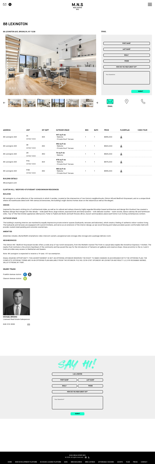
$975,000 (108, 162)
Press (135, 462)
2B (27, 153)
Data (66, 462)
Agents (120, 462)
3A (27, 136)
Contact (144, 462)
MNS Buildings (76, 462)
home (10, 462)
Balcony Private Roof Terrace (65, 137)
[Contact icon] (4, 4)
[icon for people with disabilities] (89, 457)
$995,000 (108, 171)
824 (43, 162)
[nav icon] (150, 4)
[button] (97, 102)
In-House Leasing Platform (50, 462)
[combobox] (126, 66)
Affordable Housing (106, 462)
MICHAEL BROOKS (10, 317)
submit (140, 91)
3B (27, 145)
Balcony (60, 154)
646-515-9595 (9, 324)
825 (43, 137)
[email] (28, 324)
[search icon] (10, 4)
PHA (28, 161)
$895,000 (108, 137)
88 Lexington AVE (10, 137)
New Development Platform (26, 462)
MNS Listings (90, 462)
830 (43, 146)
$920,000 (108, 146)
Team (128, 462)
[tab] (110, 103)
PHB (28, 170)
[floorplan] (127, 137)
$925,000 (108, 154)
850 (43, 154)
